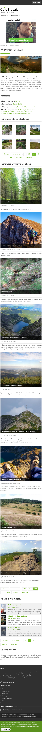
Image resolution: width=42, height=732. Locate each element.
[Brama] (21, 144)
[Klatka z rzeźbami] (21, 130)
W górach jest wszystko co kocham (12, 709)
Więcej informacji (34, 726)
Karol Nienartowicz (36, 56)
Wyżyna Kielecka (24, 113)
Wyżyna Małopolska (7, 112)
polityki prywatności (23, 726)
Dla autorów (5, 693)
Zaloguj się (5, 15)
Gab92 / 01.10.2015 (8, 577)
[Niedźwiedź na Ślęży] (7, 130)
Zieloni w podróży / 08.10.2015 (11, 249)
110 (30, 589)
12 (38, 154)
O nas (3, 689)
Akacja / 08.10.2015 (8, 295)
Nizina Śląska (31, 110)
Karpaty (15, 104)
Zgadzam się (6, 729)
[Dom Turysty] (7, 144)
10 (29, 154)
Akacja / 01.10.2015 (8, 531)
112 (3, 592)
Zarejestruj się (16, 15)
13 (11, 157)
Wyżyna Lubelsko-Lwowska (9, 113)
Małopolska (12, 107)
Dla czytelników (6, 691)
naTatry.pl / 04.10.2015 (9, 341)
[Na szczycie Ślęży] (35, 130)
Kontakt (4, 703)
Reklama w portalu (7, 698)
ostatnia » (29, 157)
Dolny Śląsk (22, 110)
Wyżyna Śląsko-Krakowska (23, 112)
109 (24, 589)
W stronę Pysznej (14, 627)
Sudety (20, 104)
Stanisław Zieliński (13, 630)
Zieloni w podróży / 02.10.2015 (11, 483)
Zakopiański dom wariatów (18, 616)
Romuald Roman (12, 618)
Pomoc (3, 700)
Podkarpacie (31, 107)
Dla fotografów (6, 696)
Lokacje (12, 45)
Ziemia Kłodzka (22, 107)
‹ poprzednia (16, 154)
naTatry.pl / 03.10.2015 (9, 435)
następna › (19, 157)
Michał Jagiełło (12, 607)
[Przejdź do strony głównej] (9, 10)
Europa (17, 45)
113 (8, 592)
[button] (36, 2)
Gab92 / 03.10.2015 (8, 389)
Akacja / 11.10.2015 (8, 205)
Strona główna (4, 45)
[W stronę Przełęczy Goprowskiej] (35, 144)
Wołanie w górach (14, 605)
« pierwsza (6, 154)
